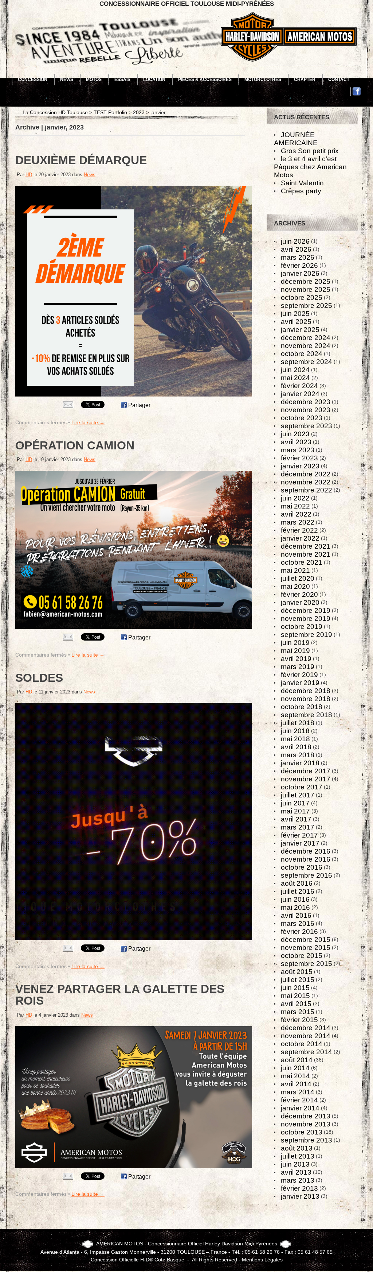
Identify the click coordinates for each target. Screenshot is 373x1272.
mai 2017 (295, 811)
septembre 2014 (306, 1052)
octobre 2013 (301, 1132)
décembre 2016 (305, 851)
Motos (94, 79)
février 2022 (299, 530)
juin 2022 (295, 498)
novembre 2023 (305, 410)
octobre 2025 (301, 297)
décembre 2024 (305, 337)
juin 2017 (295, 803)
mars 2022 (297, 522)
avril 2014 (296, 1084)
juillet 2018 (297, 723)
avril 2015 (296, 1004)
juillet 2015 (297, 979)
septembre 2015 (306, 963)
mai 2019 (295, 650)
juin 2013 (295, 1164)
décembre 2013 (305, 1116)
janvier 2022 (300, 538)
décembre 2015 (305, 939)
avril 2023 (296, 442)
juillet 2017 (297, 795)
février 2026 (299, 265)
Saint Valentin (302, 183)
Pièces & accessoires (205, 79)
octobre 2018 (301, 707)
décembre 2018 (305, 691)
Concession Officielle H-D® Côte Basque (137, 1260)
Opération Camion (74, 445)
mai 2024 (295, 378)
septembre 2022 (306, 490)
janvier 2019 (300, 683)
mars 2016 (297, 923)
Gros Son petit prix (310, 151)
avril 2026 (296, 249)
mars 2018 (297, 755)
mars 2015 (297, 1012)
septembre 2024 (306, 362)
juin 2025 (295, 313)
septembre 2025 (306, 305)
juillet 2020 (297, 578)
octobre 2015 (301, 955)
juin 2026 (295, 241)
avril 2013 (296, 1172)
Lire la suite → (88, 422)
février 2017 (299, 835)
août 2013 (297, 1148)
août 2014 (297, 1060)
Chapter (304, 79)
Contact (338, 79)
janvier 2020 (300, 602)
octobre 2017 (301, 787)
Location (154, 79)
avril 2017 (296, 819)
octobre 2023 (301, 418)
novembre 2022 (305, 482)
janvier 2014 (300, 1108)
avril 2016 (296, 915)
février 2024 (299, 386)
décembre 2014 (305, 1028)
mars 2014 (297, 1092)
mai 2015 (295, 996)
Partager (139, 405)
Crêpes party (301, 191)
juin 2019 (295, 642)
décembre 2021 (305, 546)
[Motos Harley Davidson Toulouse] (186, 12)
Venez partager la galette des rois (119, 994)
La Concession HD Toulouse (55, 112)
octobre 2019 (301, 626)
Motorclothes (262, 79)
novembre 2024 (305, 345)
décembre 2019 (305, 610)
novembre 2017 (305, 779)
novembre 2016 (305, 859)
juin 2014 (295, 1068)
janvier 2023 (300, 466)
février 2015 (299, 1020)
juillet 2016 (297, 891)
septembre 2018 (306, 715)
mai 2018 (295, 739)
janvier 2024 (300, 394)
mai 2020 (295, 586)
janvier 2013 (300, 1196)
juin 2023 (295, 434)
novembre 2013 (305, 1124)
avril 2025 (296, 321)
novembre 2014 (305, 1036)
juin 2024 (295, 370)
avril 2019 (296, 658)
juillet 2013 (297, 1156)
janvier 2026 (300, 273)
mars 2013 (297, 1180)
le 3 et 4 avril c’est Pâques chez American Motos (310, 167)
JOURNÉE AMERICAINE (296, 139)
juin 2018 (295, 731)
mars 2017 (297, 827)
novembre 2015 (305, 947)
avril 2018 (296, 747)
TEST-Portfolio (110, 112)
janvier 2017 (300, 843)
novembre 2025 (305, 289)
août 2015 (297, 971)
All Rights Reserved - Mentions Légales (237, 1260)
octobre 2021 (301, 562)
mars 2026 (297, 257)
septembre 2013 (306, 1140)
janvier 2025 (300, 329)
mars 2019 (297, 666)
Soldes (39, 677)
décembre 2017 (305, 771)
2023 (139, 112)
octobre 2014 (301, 1044)
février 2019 (299, 674)
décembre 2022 (305, 474)
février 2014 (299, 1100)
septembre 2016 (306, 875)
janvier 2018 (300, 763)
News (66, 79)
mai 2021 (295, 570)
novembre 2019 (305, 618)
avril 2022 (296, 514)
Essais (122, 79)
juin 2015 (295, 987)
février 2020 (299, 594)
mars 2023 (297, 450)
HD (28, 174)
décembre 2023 (305, 402)
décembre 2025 (305, 281)
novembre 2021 (305, 554)
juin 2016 (295, 899)
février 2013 (299, 1188)
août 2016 (297, 883)
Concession (32, 79)
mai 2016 (295, 907)
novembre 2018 (305, 699)
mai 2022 (295, 506)
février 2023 (299, 458)
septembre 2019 (306, 634)
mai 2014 (295, 1076)
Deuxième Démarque (81, 160)
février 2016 (299, 931)
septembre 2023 (306, 426)
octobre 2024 (301, 353)
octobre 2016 (301, 867)
